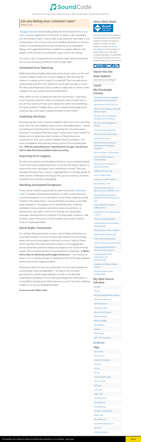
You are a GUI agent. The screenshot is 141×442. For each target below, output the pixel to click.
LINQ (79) (97, 364)
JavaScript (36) (100, 398)
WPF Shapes (99, 333)
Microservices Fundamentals (105, 134)
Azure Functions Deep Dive (105, 130)
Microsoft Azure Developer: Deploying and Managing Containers (105, 145)
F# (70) (97, 373)
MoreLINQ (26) (100, 419)
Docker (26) (98, 415)
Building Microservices (103, 171)
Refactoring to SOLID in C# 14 (106, 105)
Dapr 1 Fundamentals (102, 175)
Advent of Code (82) (102, 360)
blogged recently (29, 31)
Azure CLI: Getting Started (104, 219)
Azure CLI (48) (99, 381)
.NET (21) (97, 428)
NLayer (97, 291)
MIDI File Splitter (100, 321)
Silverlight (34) (99, 402)
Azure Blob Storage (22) (103, 424)
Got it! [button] (133, 439)
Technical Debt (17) (101, 432)
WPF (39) (97, 386)
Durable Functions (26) (103, 411)
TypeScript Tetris (101, 308)
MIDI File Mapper (101, 316)
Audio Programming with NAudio (107, 243)
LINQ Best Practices (102, 139)
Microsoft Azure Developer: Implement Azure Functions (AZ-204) (107, 198)
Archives (99, 342)
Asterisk (97, 329)
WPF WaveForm (100, 304)
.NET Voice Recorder (102, 338)
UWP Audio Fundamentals (105, 239)
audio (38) (98, 390)
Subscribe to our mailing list (104, 80)
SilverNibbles (99, 325)
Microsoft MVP (104, 35)
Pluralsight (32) (100, 407)
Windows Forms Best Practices (106, 230)
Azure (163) (98, 352)
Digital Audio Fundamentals (105, 234)
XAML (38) (98, 394)
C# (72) (97, 368)
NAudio (97, 287)
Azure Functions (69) (102, 377)
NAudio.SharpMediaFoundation (106, 295)
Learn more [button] (69, 439)
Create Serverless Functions (105, 179)
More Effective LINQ (102, 184)
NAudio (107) (99, 356)
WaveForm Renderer (102, 299)
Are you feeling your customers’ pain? (48, 21)
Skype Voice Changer (102, 312)
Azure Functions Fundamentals (106, 153)
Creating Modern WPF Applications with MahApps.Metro (103, 257)
